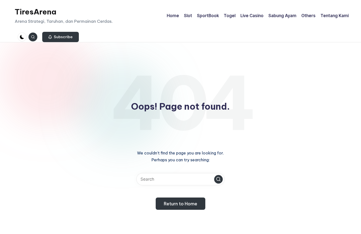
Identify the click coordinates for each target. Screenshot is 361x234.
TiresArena (35, 11)
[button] (60, 37)
